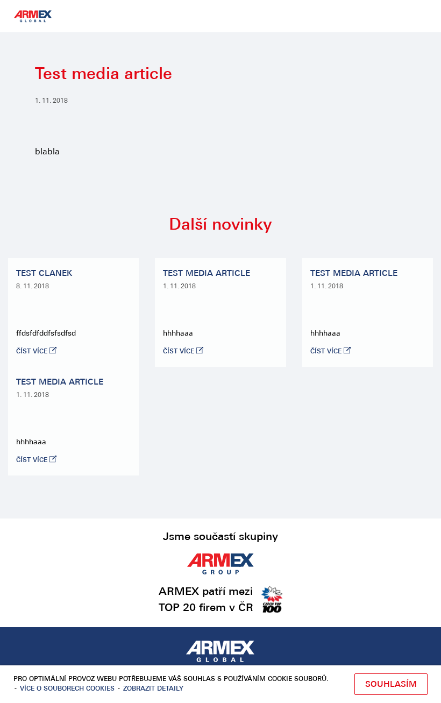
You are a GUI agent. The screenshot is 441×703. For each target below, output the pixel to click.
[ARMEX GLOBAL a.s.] (220, 652)
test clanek (44, 274)
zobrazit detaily (153, 689)
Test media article (206, 274)
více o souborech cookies (67, 689)
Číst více (31, 352)
